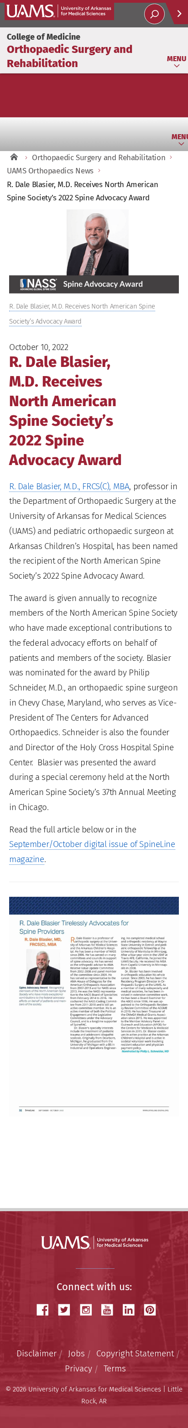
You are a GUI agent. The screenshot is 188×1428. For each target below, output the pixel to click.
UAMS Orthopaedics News (50, 171)
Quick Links (176, 13)
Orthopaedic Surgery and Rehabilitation (98, 157)
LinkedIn (131, 1310)
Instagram (89, 1310)
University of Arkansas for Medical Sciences (59, 11)
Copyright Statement (135, 1353)
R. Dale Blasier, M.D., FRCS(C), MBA (69, 486)
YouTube (110, 1310)
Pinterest (153, 1310)
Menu (176, 58)
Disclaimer (36, 1353)
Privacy (78, 1368)
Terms (115, 1368)
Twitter (67, 1310)
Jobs (76, 1353)
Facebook (46, 1310)
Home (14, 157)
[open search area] (154, 14)
